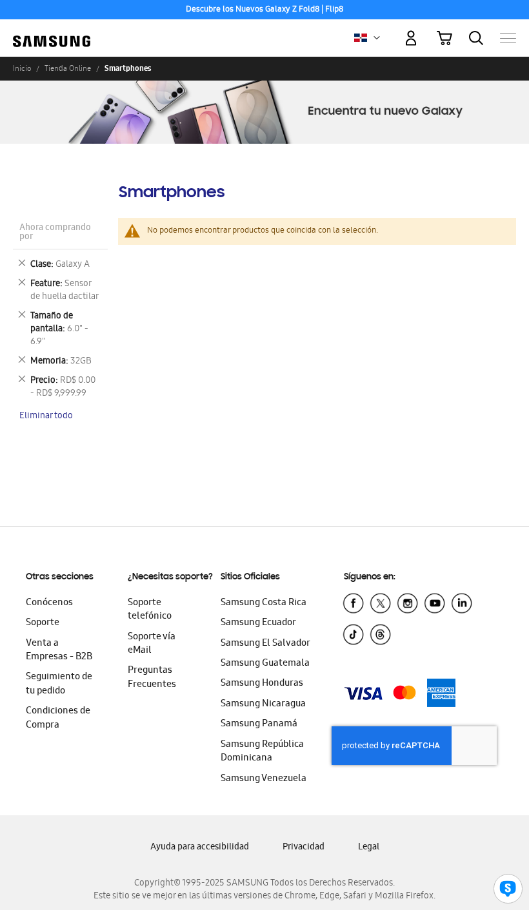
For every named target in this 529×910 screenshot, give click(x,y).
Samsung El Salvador (265, 644)
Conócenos (49, 603)
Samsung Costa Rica (263, 603)
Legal (368, 847)
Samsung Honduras (262, 684)
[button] (377, 38)
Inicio (22, 68)
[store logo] (51, 32)
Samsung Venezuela (263, 779)
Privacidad (303, 847)
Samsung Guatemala (265, 664)
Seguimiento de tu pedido (59, 684)
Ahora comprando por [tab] (55, 233)
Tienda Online (68, 68)
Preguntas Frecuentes (152, 677)
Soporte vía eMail (151, 644)
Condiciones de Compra (58, 718)
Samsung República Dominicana (262, 751)
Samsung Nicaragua (263, 704)
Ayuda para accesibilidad (199, 847)
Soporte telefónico (150, 609)
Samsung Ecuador (258, 623)
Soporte (42, 623)
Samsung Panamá (259, 724)
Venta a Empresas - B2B (59, 650)
